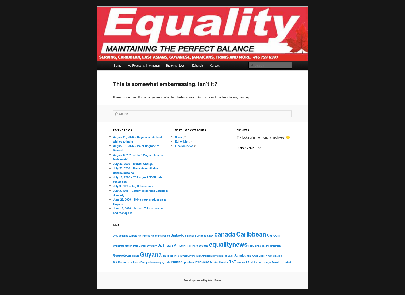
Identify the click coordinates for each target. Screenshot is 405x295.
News (178, 137)
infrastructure (187, 255)
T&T (232, 261)
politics (189, 262)
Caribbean (251, 234)
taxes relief (243, 262)
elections (202, 245)
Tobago (266, 262)
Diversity (152, 245)
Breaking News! (175, 65)
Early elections (187, 245)
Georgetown (122, 255)
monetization (275, 255)
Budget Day (206, 235)
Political (177, 261)
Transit (275, 262)
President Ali (204, 262)
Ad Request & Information (144, 65)
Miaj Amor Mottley (257, 255)
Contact (215, 65)
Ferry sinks (254, 245)
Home (117, 65)
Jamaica (240, 255)
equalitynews (228, 244)
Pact (142, 262)
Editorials (198, 65)
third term (255, 262)
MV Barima (120, 262)
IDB (165, 255)
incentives (173, 255)
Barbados (178, 235)
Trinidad (285, 262)
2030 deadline (120, 235)
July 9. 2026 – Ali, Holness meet (134, 186)
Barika (190, 235)
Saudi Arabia (221, 262)
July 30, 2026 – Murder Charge (133, 164)
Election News (184, 146)
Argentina (156, 235)
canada (224, 234)
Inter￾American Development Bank (214, 255)
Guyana (151, 254)
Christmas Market (122, 245)
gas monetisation (271, 245)
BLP (197, 235)
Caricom (273, 235)
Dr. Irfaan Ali (168, 245)
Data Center (139, 245)
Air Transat (144, 235)
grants (135, 255)
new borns (134, 262)
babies (166, 235)
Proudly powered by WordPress (202, 280)
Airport (133, 235)
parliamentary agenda (158, 262)
